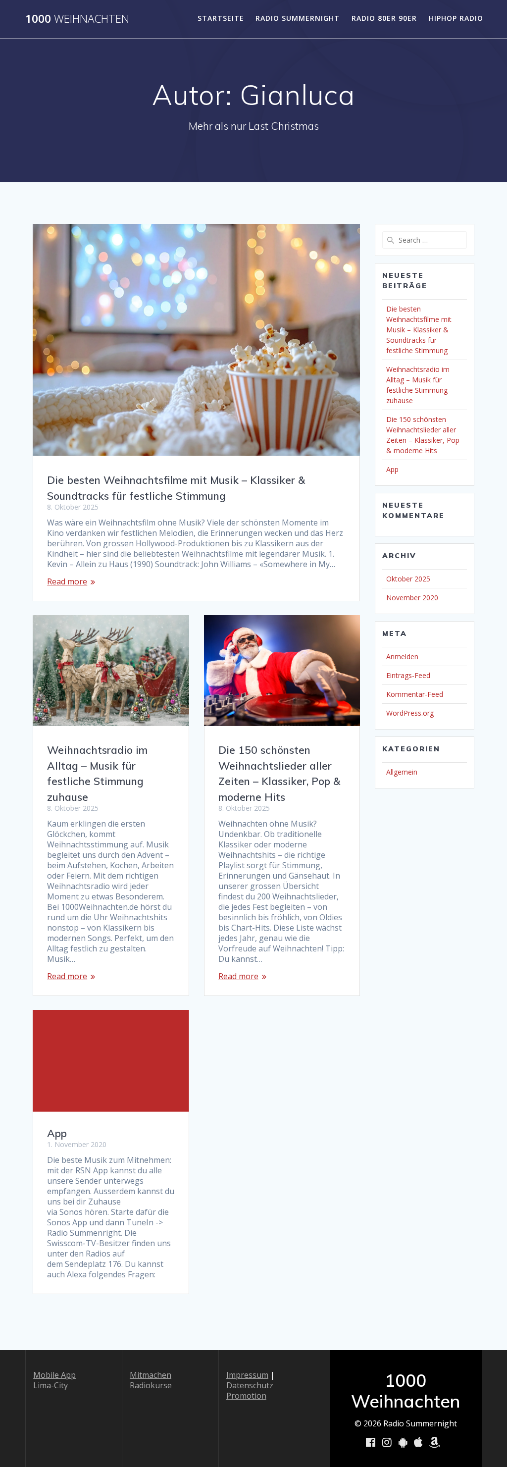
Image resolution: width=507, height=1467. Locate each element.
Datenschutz (249, 1385)
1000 (77, 18)
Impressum (247, 1374)
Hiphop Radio (456, 18)
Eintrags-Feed (408, 675)
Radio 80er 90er (384, 18)
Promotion (246, 1395)
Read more (67, 581)
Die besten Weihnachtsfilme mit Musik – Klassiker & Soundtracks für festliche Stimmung (419, 329)
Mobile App (54, 1374)
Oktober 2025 (408, 578)
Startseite (221, 18)
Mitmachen (150, 1374)
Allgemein (401, 772)
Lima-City (50, 1385)
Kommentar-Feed (414, 694)
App (57, 1133)
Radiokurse (151, 1385)
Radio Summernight (297, 18)
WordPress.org (410, 713)
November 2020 (412, 597)
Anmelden (402, 656)
